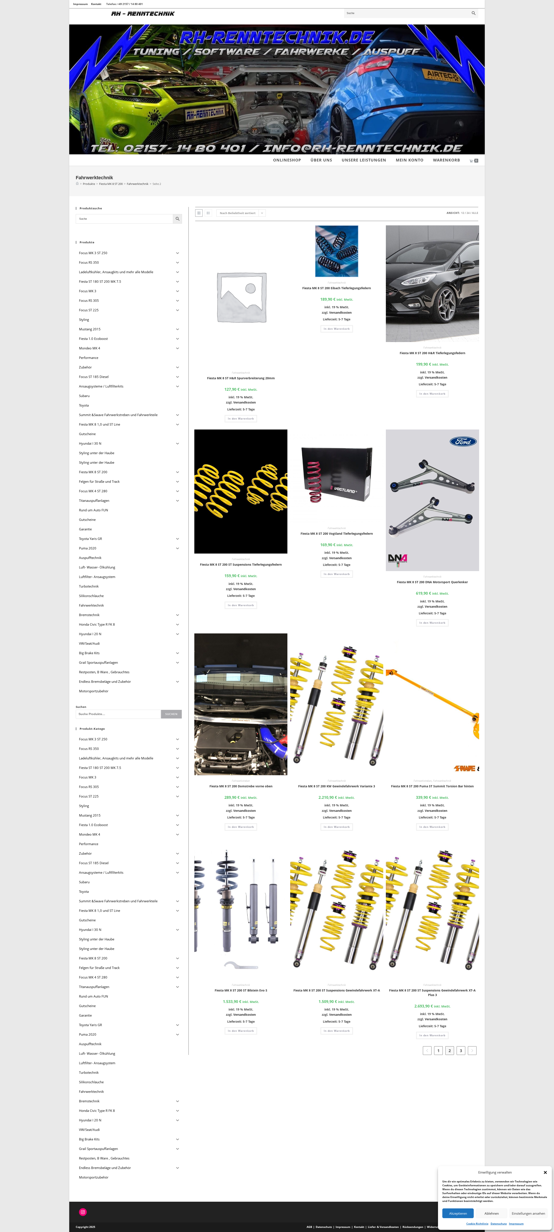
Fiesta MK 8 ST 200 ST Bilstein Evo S (241, 990)
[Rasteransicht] (199, 213)
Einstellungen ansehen (528, 1213)
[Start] (77, 184)
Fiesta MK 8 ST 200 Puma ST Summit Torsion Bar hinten (432, 786)
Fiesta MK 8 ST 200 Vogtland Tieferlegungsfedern (337, 533)
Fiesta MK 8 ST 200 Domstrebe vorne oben (240, 786)
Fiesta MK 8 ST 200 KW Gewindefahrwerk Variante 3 (336, 786)
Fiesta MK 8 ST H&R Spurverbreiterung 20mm (241, 378)
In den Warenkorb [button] (241, 418)
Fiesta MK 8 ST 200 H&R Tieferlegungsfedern (432, 353)
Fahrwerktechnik (241, 373)
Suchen (81, 707)
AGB (309, 1227)
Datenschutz (499, 1224)
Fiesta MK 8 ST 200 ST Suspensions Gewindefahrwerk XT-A (336, 990)
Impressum (516, 1224)
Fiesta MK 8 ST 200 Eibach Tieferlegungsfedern (336, 288)
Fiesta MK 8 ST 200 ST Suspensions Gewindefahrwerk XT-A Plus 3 (432, 992)
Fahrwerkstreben (241, 781)
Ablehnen (492, 1213)
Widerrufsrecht (437, 1227)
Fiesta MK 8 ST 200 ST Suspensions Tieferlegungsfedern (241, 564)
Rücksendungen (413, 1227)
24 (468, 213)
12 (462, 213)
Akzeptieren (458, 1213)
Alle (475, 213)
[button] (545, 1172)
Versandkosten (244, 402)
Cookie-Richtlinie (477, 1224)
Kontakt (96, 4)
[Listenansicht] (208, 213)
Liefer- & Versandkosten (383, 1227)
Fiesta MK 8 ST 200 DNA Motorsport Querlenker (432, 582)
